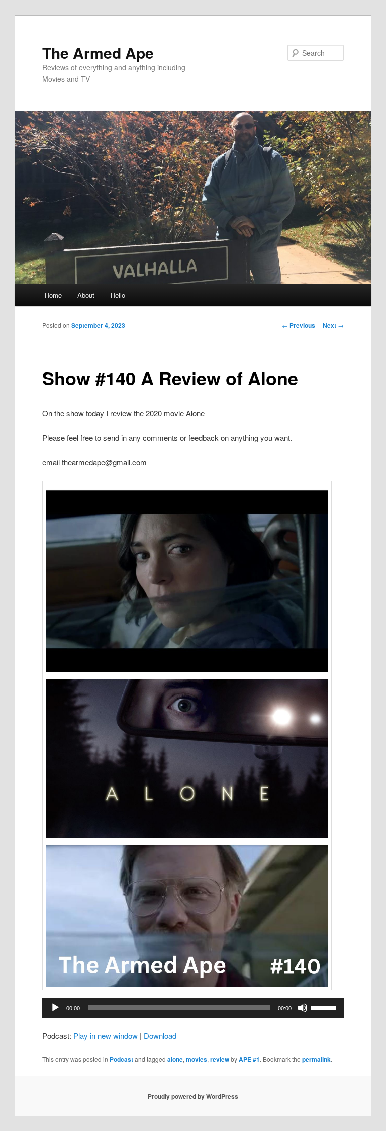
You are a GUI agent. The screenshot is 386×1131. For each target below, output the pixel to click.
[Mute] (303, 1008)
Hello (118, 295)
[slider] (325, 1007)
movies (196, 1059)
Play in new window (105, 1035)
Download (160, 1035)
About (85, 295)
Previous (298, 325)
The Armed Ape (98, 52)
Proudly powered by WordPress (193, 1096)
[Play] (55, 1008)
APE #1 (249, 1059)
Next (333, 325)
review (219, 1059)
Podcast (121, 1059)
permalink (316, 1059)
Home (53, 295)
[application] (193, 1008)
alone (175, 1059)
